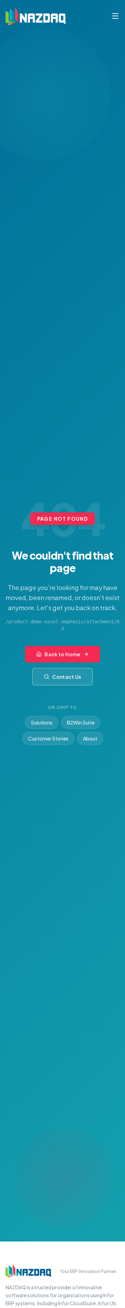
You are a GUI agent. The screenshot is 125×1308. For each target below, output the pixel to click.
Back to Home (62, 654)
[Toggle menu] (115, 16)
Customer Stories (48, 738)
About (90, 738)
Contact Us (66, 677)
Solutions (41, 722)
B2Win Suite (80, 722)
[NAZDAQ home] (28, 1271)
